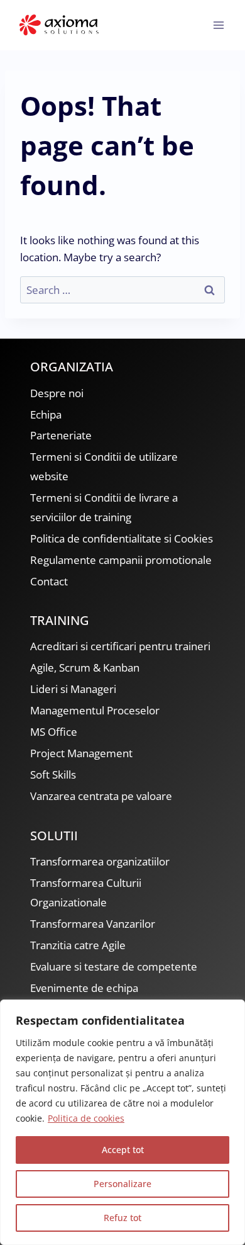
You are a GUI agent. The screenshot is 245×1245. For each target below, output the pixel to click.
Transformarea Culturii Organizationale (85, 893)
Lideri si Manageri (73, 689)
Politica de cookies (86, 1118)
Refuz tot (122, 1218)
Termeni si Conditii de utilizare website (104, 466)
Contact (49, 581)
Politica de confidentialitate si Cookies (121, 538)
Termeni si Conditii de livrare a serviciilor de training (104, 507)
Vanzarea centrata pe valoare (101, 796)
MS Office (53, 731)
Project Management (81, 753)
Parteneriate (61, 435)
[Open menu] (218, 25)
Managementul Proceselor (95, 710)
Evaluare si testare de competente (113, 966)
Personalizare (122, 1184)
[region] (122, 1122)
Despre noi (57, 393)
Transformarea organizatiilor (100, 861)
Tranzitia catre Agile (78, 945)
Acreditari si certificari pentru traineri (120, 646)
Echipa (46, 414)
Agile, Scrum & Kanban (84, 667)
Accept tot (123, 1150)
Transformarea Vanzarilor (92, 923)
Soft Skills (53, 774)
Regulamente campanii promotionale (121, 560)
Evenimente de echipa (84, 988)
